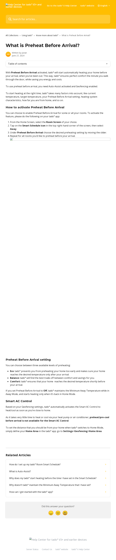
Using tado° (27, 35)
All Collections (12, 35)
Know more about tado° (47, 35)
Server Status (32, 549)
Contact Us (47, 549)
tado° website (87, 6)
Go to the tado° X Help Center (62, 6)
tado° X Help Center (81, 549)
